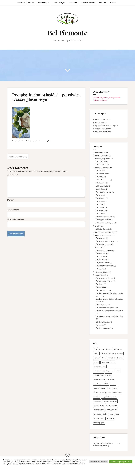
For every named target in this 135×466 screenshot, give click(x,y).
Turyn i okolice (104, 220)
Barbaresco (102, 174)
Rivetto (101, 269)
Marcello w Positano (103, 119)
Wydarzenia (100, 275)
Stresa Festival (103, 322)
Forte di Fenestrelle (100, 366)
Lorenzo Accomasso (106, 266)
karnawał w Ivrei (99, 379)
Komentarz (12, 175)
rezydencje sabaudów (110, 401)
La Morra (102, 198)
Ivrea (100, 195)
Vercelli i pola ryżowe (106, 223)
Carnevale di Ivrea (105, 281)
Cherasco (101, 183)
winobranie (110, 418)
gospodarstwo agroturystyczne (104, 371)
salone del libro (99, 410)
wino (102, 418)
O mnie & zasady (88, 3)
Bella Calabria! (101, 122)
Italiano (114, 3)
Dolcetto (96, 362)
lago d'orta (110, 379)
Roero (102, 405)
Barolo (100, 177)
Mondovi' (102, 201)
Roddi (100, 213)
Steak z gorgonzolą (18, 157)
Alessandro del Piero (105, 349)
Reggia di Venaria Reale (109, 397)
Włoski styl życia (101, 272)
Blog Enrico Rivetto (100, 443)
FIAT (113, 362)
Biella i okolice (104, 180)
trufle (105, 414)
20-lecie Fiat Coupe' (105, 278)
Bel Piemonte (67, 32)
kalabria (108, 375)
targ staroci (97, 414)
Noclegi (98, 226)
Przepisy (73, 3)
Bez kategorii (100, 152)
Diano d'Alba (103, 186)
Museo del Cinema (99, 388)
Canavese (102, 238)
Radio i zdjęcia (59, 3)
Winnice (98, 247)
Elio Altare (102, 260)
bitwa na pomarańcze (116, 354)
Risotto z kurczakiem (103, 132)
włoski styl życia (99, 423)
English (102, 3)
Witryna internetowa (15, 219)
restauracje (97, 401)
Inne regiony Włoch (102, 158)
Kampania (102, 164)
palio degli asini (105, 392)
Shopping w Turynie (103, 129)
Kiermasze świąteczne (106, 308)
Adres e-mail (13, 210)
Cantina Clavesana (105, 250)
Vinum (101, 325)
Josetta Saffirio (104, 263)
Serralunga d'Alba (105, 217)
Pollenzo (101, 210)
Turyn (111, 414)
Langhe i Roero (104, 244)
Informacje (43, 3)
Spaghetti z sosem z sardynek (106, 125)
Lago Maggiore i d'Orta (107, 241)
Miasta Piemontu (102, 168)
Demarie (101, 256)
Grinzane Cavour (104, 192)
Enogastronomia (101, 155)
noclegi (115, 388)
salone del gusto (111, 405)
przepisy (96, 397)
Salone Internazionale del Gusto (110, 311)
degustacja (111, 358)
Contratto (102, 253)
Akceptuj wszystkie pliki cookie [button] (121, 462)
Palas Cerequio (104, 229)
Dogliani (101, 189)
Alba (100, 170)
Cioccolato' (102, 287)
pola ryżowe (117, 392)
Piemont (21, 3)
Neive (100, 204)
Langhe (113, 384)
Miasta (31, 3)
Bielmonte (103, 354)
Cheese (101, 284)
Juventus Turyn (99, 375)
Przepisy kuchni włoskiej (104, 232)
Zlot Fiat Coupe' (104, 328)
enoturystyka (105, 362)
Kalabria (101, 161)
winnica (96, 418)
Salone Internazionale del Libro (110, 316)
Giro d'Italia (102, 305)
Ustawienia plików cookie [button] (98, 462)
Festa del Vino (103, 290)
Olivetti (96, 392)
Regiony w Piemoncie (103, 235)
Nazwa (10, 200)
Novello (101, 207)
